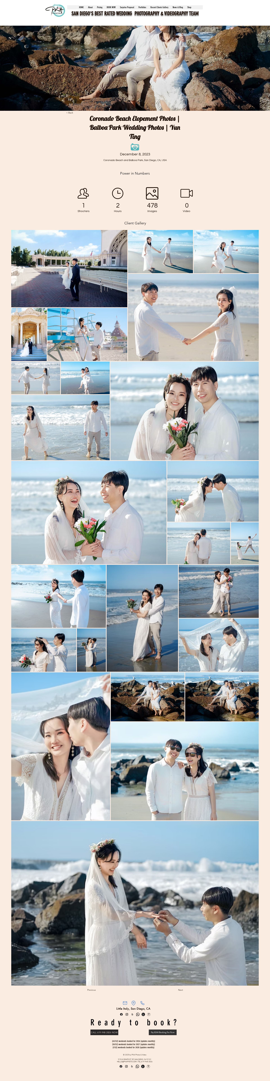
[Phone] (142, 1003)
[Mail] (125, 1003)
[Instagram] (127, 1014)
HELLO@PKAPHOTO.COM (127, 1062)
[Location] (133, 1003)
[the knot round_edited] (143, 1014)
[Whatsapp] (138, 1014)
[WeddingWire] (148, 1014)
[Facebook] (121, 1014)
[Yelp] (132, 1014)
